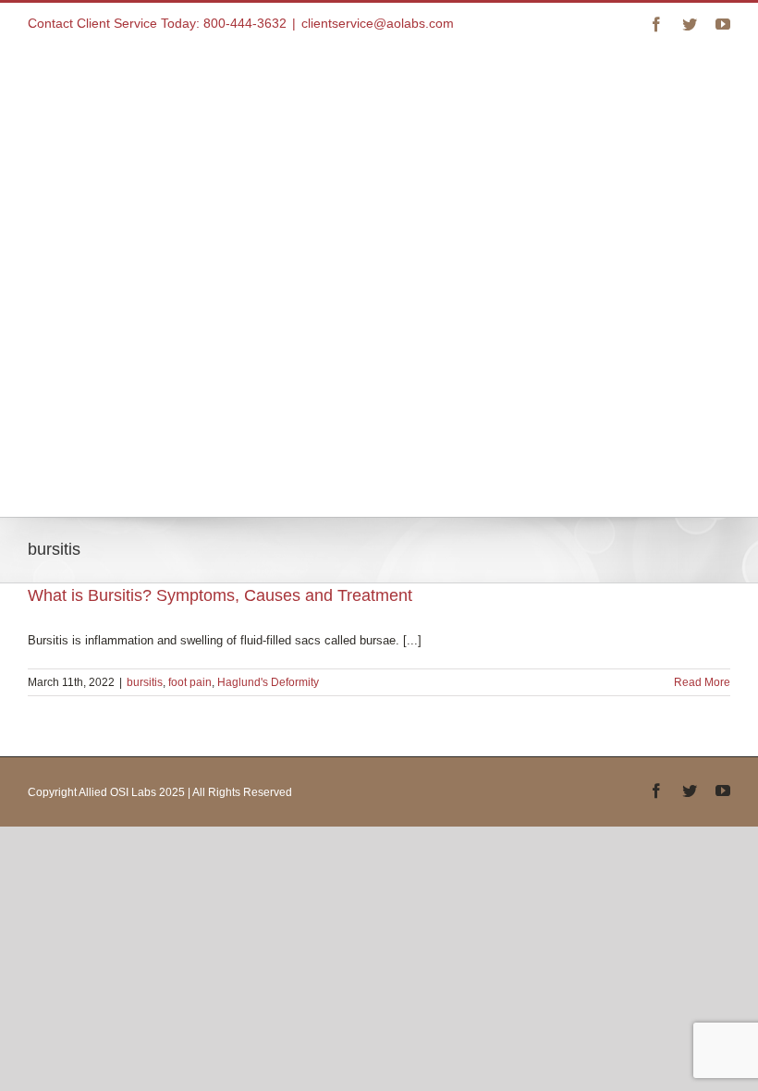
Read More (702, 682)
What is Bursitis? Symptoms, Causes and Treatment (220, 595)
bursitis (145, 682)
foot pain (190, 682)
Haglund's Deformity (268, 682)
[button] (144, 437)
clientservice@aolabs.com (377, 23)
